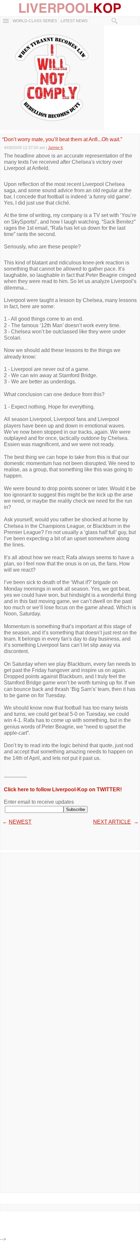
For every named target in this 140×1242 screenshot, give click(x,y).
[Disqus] (70, 938)
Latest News (74, 21)
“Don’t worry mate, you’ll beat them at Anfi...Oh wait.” (62, 139)
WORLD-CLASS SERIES (35, 21)
